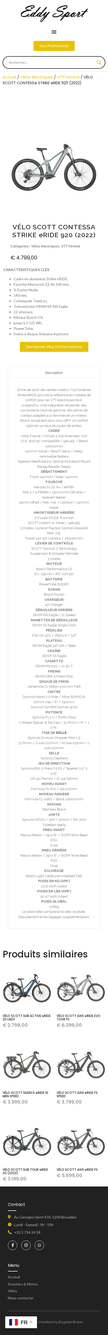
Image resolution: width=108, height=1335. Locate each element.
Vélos (12, 1291)
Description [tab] (54, 372)
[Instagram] (26, 1245)
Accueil (9, 77)
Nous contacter (21, 1298)
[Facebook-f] (12, 1245)
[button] (54, 32)
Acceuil (14, 1277)
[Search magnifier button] (99, 62)
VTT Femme (68, 77)
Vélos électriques (36, 77)
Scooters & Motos (23, 1284)
